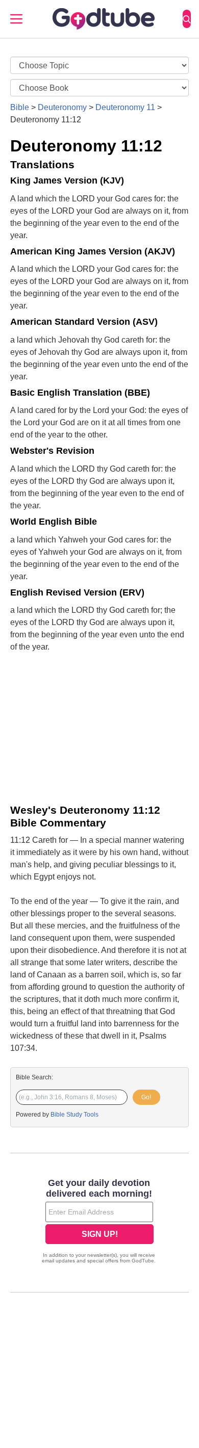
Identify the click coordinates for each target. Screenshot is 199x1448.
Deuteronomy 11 (125, 107)
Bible (19, 107)
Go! (146, 1097)
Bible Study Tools (74, 1114)
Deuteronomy (62, 107)
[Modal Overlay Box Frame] (99, 1222)
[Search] (187, 19)
